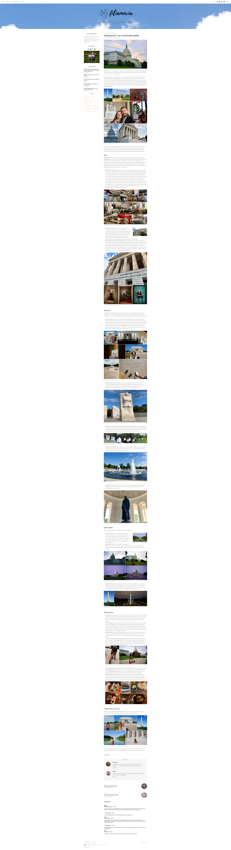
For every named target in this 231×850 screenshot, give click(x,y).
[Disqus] (125, 820)
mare (94, 98)
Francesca (107, 37)
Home (3, 1)
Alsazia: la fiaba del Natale (110, 786)
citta (115, 33)
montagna (96, 106)
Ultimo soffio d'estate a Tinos (111, 795)
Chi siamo (8, 1)
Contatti (22, 1)
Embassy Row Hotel (120, 635)
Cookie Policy (94, 842)
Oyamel (143, 679)
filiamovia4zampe (88, 106)
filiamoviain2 (107, 33)
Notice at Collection (101, 844)
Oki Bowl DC (115, 679)
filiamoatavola (88, 108)
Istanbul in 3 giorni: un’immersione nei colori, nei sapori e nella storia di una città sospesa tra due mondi (91, 70)
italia (90, 98)
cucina (120, 74)
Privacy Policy (87, 842)
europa (86, 98)
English (213, 1)
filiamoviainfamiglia (89, 101)
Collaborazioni (15, 1)
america (112, 33)
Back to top (143, 842)
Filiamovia (85, 847)
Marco (110, 37)
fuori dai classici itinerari (109, 74)
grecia (96, 101)
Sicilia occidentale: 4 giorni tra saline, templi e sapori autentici (91, 89)
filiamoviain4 (95, 108)
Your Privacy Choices (91, 844)
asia (90, 103)
